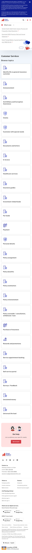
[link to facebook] (6, 460)
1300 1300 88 (9, 469)
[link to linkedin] (3, 460)
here (24, 2)
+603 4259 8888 (12, 471)
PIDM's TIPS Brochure (13, 549)
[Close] (30, 2)
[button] (23, 20)
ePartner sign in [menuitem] (5, 498)
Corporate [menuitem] (19, 483)
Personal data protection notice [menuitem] (20, 525)
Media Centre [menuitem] (5, 487)
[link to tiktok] (14, 460)
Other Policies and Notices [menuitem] (16, 527)
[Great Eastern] (5, 20)
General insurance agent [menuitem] (23, 487)
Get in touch (16, 441)
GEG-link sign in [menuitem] (6, 500)
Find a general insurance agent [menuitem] (9, 495)
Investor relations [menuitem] (6, 485)
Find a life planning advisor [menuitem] (8, 493)
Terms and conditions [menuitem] (6, 525)
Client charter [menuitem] (5, 527)
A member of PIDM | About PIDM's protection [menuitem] (12, 534)
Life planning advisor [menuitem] (22, 485)
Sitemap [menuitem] (26, 527)
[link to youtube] (17, 460)
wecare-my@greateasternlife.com (11, 473)
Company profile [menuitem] (6, 483)
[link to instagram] (10, 460)
